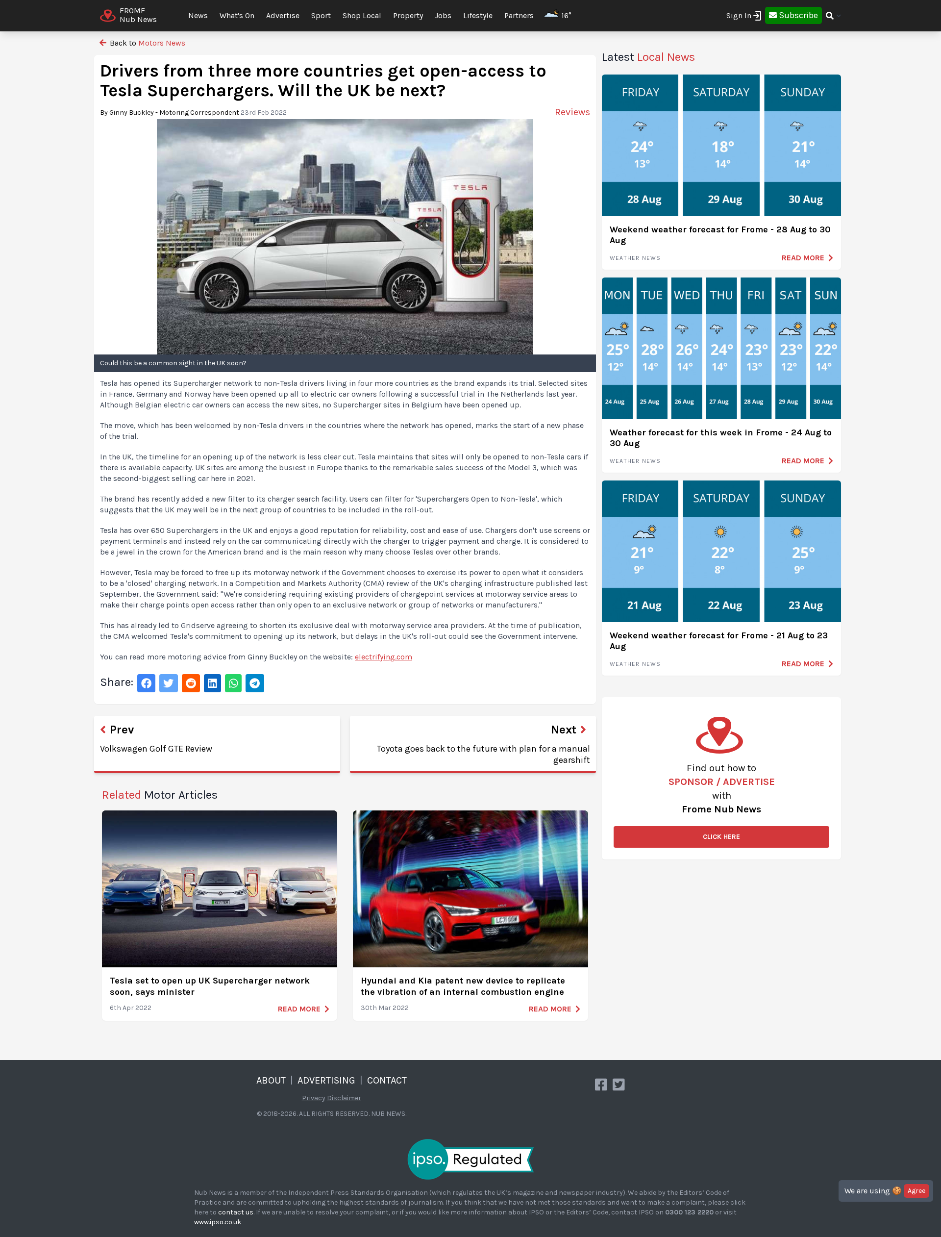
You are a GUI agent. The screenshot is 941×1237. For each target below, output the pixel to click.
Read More (299, 1008)
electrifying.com (383, 656)
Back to (146, 43)
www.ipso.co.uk (217, 1222)
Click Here (721, 837)
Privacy (313, 1098)
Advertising (326, 1080)
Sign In (738, 15)
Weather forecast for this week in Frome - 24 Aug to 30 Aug (721, 438)
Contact (387, 1080)
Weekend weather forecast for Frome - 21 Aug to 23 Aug (719, 641)
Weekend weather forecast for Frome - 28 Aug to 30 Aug (720, 235)
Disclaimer (344, 1098)
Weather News (635, 257)
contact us (235, 1212)
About (271, 1080)
